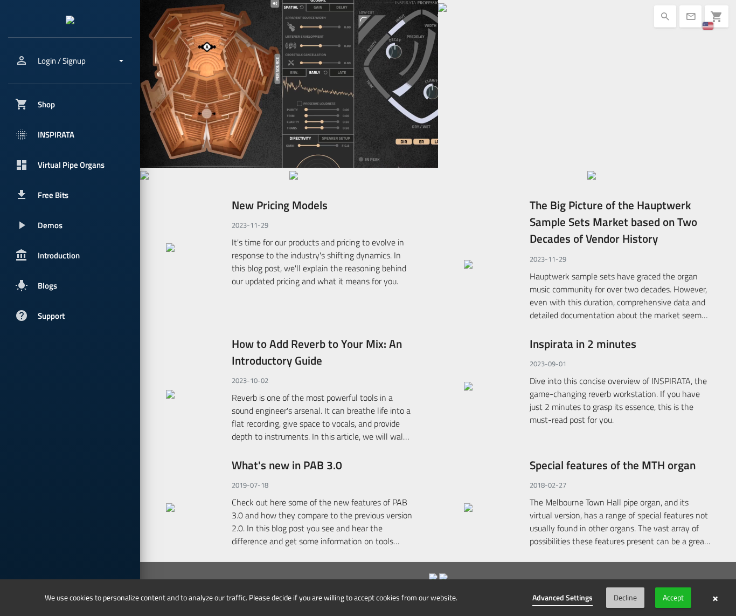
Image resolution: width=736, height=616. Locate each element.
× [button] (715, 597)
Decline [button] (625, 597)
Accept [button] (673, 597)
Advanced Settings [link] (562, 597)
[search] (214, 174)
